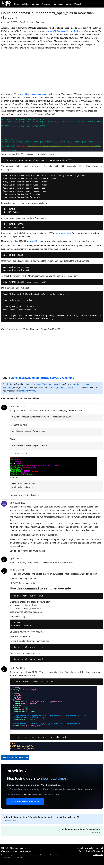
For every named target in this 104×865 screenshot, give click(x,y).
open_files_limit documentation (34, 94)
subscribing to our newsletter (48, 384)
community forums (27, 391)
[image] (53, 474)
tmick (13, 502)
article (24, 495)
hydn (12, 406)
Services (35, 4)
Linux (42, 22)
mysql (35, 377)
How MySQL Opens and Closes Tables (62, 31)
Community (58, 4)
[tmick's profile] (4, 504)
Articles (25, 4)
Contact (77, 4)
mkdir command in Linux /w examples (81, 830)
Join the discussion (15, 757)
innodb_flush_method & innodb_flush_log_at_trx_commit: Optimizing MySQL (42, 819)
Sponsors (46, 4)
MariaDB (34, 241)
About (68, 4)
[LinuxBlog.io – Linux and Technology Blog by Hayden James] (7, 3)
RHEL (45, 377)
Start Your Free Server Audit (25, 801)
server (54, 377)
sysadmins (67, 377)
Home (16, 4)
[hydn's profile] (4, 407)
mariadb (24, 377)
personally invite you (66, 387)
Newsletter (89, 848)
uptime (53, 794)
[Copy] (100, 160)
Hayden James (26, 22)
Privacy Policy (85, 851)
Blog (37, 22)
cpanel (13, 377)
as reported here (63, 233)
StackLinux (27, 794)
